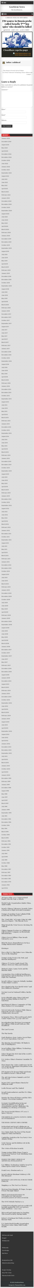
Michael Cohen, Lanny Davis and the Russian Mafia (15, 969)
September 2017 (7, 323)
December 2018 (6, 276)
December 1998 (6, 787)
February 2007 (6, 665)
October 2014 (6, 430)
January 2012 (6, 530)
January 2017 (6, 348)
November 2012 (6, 499)
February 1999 (6, 781)
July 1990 (4, 853)
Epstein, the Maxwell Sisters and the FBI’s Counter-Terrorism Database (17, 1098)
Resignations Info (7, 1260)
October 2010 (6, 571)
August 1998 (5, 791)
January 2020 (6, 235)
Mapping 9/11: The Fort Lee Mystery (14, 1185)
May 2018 (4, 298)
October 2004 (6, 700)
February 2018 (6, 307)
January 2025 (6, 138)
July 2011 (4, 546)
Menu (4, 3)
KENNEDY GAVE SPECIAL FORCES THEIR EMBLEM (17, 1180)
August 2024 (5, 144)
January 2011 (6, 562)
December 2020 (6, 201)
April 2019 (5, 264)
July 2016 (4, 367)
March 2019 (5, 267)
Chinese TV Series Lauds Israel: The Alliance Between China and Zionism (15, 964)
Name (4, 109)
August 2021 (5, 176)
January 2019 (6, 273)
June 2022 (5, 163)
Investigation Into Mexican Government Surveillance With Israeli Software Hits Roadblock (16, 1023)
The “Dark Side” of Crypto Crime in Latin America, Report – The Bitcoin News (16, 920)
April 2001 (5, 759)
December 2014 (6, 427)
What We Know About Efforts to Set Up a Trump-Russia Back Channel (16, 943)
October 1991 (5, 847)
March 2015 (5, 417)
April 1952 (5, 888)
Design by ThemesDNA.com (17, 1285)
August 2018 (5, 289)
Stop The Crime (7, 1272)
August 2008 (5, 627)
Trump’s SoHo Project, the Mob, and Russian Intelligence (15, 958)
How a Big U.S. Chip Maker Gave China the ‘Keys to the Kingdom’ (17, 953)
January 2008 (6, 646)
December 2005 (6, 681)
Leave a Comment (25, 30)
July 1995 (4, 816)
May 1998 (4, 794)
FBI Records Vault (7, 1235)
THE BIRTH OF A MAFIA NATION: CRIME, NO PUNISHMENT (17, 1117)
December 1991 (6, 844)
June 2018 (5, 295)
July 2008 (5, 631)
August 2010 (5, 574)
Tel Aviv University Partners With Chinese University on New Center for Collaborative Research (16, 1011)
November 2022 (7, 157)
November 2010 (6, 568)
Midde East (9, 17)
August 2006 (5, 675)
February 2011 (6, 558)
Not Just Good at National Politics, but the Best (16, 993)
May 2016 (4, 373)
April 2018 (5, 301)
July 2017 (4, 329)
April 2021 (5, 188)
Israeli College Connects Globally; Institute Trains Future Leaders (17, 982)
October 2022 (6, 160)
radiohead (7, 30)
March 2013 (5, 489)
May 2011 (4, 549)
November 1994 (6, 822)
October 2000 (6, 769)
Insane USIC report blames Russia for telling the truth (15, 1083)
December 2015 (6, 389)
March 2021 (5, 191)
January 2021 (6, 198)
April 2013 (5, 486)
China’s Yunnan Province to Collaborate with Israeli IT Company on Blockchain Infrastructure (16, 931)
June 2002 (5, 737)
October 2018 (6, 282)
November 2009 (7, 596)
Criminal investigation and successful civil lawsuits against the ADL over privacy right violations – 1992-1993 (17, 1207)
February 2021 (6, 195)
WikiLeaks (5, 1247)
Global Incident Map (8, 1263)
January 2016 (6, 386)
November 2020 (7, 204)
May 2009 (5, 609)
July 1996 (4, 806)
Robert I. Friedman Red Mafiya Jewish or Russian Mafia (16, 1219)
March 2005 (5, 687)
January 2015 (6, 424)
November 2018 (6, 279)
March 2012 (5, 524)
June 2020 (5, 220)
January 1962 (6, 885)
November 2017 (6, 317)
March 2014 (5, 452)
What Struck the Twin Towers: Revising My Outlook (17, 925)
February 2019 (6, 270)
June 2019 (5, 257)
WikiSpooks (5, 1240)
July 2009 (5, 602)
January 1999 (6, 784)
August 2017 (5, 326)
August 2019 (5, 251)
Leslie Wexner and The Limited (13, 1088)
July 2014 (4, 439)
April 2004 (5, 709)
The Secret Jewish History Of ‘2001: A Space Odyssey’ (15, 1112)
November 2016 (6, 355)
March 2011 (5, 555)
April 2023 (5, 151)
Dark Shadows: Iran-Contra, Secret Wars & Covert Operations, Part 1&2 (16, 1038)
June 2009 (5, 605)
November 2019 (6, 242)
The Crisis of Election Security (13, 1148)
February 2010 (6, 587)
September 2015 (7, 399)
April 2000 (5, 772)
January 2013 (6, 496)
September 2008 (7, 624)
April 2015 (5, 414)
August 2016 (5, 364)
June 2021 (5, 182)
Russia (15, 17)
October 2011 (6, 537)
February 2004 (6, 715)
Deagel (4, 1238)
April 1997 (5, 800)
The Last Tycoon (8, 1029)
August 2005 (5, 684)
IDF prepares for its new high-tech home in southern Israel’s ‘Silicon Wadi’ (16, 1072)
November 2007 (7, 649)
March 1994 (5, 831)
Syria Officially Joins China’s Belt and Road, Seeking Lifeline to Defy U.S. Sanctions (15, 999)
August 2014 (5, 436)
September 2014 (7, 433)
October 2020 (6, 207)
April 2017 (5, 339)
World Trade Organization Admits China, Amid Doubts (16, 903)
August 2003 (5, 722)
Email (4, 115)
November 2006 (7, 671)
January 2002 (6, 743)
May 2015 (4, 411)
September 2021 (7, 173)
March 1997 (5, 803)
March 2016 (5, 380)
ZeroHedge (5, 1250)
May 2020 (5, 223)
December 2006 (6, 668)
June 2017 (5, 333)
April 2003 (5, 728)
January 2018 (6, 311)
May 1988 (4, 866)
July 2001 (4, 756)
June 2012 (5, 515)
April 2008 (5, 640)
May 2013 (4, 483)
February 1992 (6, 841)
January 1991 (5, 850)
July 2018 (4, 292)
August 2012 (5, 508)
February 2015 (6, 420)
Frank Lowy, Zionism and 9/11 (12, 1170)
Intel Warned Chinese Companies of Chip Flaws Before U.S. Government (16, 1005)
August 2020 (5, 213)
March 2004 (5, 712)
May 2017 (4, 336)
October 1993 (6, 834)
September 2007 (7, 656)
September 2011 (6, 540)
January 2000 (6, 775)
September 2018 (7, 286)
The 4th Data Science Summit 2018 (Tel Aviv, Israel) (16, 1078)
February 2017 (6, 345)
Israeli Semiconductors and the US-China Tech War (17, 1093)
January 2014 (6, 458)
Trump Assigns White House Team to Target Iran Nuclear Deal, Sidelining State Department (17, 1153)
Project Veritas (6, 1270)
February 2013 (6, 493)
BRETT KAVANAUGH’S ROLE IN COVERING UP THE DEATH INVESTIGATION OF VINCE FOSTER (15, 1196)
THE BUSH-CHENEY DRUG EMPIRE (14, 1122)
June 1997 (5, 797)
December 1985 (6, 875)
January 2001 (6, 765)
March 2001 (5, 762)
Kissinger (5, 948)
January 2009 (6, 618)
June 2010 (5, 580)
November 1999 (6, 778)
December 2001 (6, 747)
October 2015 (6, 395)
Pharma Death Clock (8, 1275)
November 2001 (6, 750)
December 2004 (6, 696)
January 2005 (6, 693)
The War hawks (7, 1033)
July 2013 (4, 477)
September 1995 (7, 813)
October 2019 (6, 245)
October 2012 (6, 502)
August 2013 (5, 474)
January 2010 (6, 590)
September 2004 (7, 703)
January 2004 (6, 718)
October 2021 (6, 169)
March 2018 (5, 304)
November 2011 (6, 533)
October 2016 (6, 358)
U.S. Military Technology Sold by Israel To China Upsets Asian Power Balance (17, 1165)
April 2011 (5, 552)
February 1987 (6, 872)
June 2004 (5, 706)
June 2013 (5, 480)
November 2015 (6, 392)
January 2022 (6, 166)
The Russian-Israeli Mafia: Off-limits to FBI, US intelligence (16, 1043)
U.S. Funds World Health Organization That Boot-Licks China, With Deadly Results (15, 1225)
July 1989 (4, 860)
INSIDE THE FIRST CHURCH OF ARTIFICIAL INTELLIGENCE (13, 1160)
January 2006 (6, 678)
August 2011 (5, 543)
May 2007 (5, 662)
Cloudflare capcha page (15, 50)
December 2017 (6, 314)
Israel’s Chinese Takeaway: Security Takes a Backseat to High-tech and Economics (17, 909)
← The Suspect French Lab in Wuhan (13, 70)
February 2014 (6, 455)
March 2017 (5, 342)
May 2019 (4, 260)
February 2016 (6, 383)
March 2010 (5, 584)
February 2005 (6, 690)
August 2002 (5, 734)
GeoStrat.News (17, 6)
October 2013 (6, 467)
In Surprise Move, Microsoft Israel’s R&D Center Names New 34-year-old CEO (17, 1017)
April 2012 (5, 521)
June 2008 (5, 634)
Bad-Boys (5, 1253)
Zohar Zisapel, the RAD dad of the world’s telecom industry (17, 1054)
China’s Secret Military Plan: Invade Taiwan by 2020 (14, 938)
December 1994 (6, 819)
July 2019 (4, 254)
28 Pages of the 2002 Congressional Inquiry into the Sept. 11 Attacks (15, 898)
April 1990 (5, 856)
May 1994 (4, 828)
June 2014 (5, 442)
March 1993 (5, 838)
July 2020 (5, 217)
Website (4, 120)
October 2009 (6, 599)
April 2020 (5, 226)
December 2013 (6, 461)
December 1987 (6, 869)
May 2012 (4, 518)
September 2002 (7, 731)
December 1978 (6, 881)
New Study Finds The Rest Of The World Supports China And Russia (16, 1132)
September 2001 (7, 753)
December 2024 (6, 141)
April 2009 (5, 612)
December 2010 (6, 565)
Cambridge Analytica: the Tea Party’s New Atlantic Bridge (17, 1138)
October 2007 (6, 653)
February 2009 (6, 615)
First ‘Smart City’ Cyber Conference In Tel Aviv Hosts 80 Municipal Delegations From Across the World (17, 1066)
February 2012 (6, 527)
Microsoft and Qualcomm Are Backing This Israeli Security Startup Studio (15, 1213)
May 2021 (4, 185)
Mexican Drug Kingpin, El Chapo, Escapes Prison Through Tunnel (17, 1190)
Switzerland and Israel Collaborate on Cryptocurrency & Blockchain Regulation (17, 1127)
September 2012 (7, 505)
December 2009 (6, 593)
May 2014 (4, 446)
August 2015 (5, 402)
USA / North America (22, 17)
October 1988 (6, 863)
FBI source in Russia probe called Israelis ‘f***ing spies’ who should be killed (17, 23)
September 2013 (7, 471)
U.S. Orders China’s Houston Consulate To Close (17, 1060)
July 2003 (5, 725)
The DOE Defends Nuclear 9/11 (13, 1202)
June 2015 (5, 408)
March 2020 (5, 229)
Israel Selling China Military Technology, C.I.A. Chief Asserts (16, 1049)
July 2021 (4, 179)
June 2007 (5, 659)
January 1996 (6, 809)
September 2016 (7, 361)
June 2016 (5, 370)
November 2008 (7, 621)
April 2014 (5, 449)
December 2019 (6, 239)
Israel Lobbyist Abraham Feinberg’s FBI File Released (16, 1175)
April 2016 (5, 377)
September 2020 (7, 210)
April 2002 (5, 740)
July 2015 (4, 405)
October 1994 (6, 825)
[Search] (32, 14)
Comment (5, 89)
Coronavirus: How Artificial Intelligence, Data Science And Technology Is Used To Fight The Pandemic (16, 975)
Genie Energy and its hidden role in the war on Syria (16, 1143)
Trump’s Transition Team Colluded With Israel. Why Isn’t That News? (16, 914)
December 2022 (6, 154)
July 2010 (4, 577)
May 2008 (5, 637)
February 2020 (6, 232)
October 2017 (6, 320)
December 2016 (6, 351)
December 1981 (6, 878)
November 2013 (6, 464)
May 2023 (5, 148)
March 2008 (5, 643)
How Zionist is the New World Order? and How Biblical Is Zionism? (17, 987)
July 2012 (4, 511)
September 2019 (7, 248)
